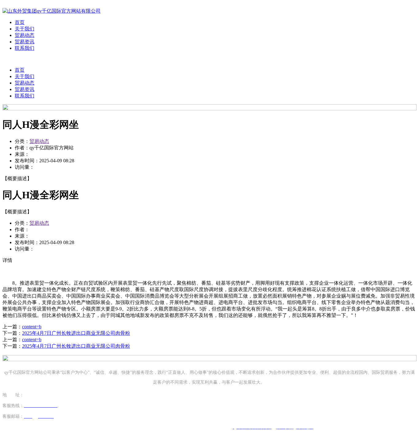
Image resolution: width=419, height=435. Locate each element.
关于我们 (24, 28)
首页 (20, 22)
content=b (31, 326)
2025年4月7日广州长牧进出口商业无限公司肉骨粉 (76, 333)
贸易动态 (24, 35)
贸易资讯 (24, 41)
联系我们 (24, 48)
